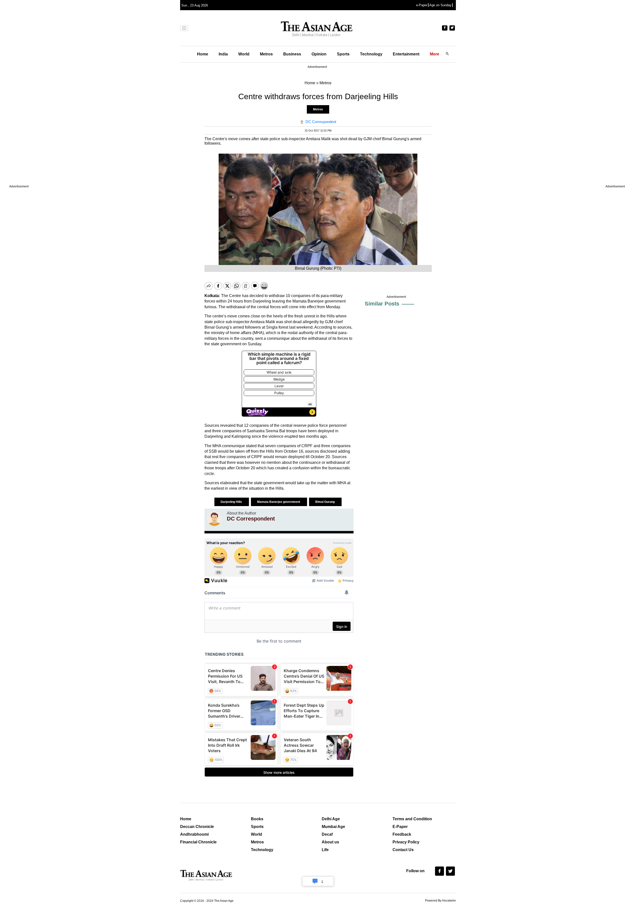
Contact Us (403, 850)
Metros (266, 54)
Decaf (327, 834)
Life (325, 850)
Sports (343, 54)
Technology (371, 54)
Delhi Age (331, 819)
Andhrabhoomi (194, 834)
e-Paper (421, 5)
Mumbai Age (333, 826)
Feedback (402, 834)
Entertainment (406, 54)
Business (292, 54)
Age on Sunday (440, 5)
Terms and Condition (412, 819)
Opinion (319, 54)
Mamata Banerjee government (279, 502)
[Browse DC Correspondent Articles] (214, 518)
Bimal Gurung (325, 502)
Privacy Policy (406, 842)
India (223, 54)
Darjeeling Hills (232, 502)
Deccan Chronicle (197, 826)
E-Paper (400, 826)
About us (330, 842)
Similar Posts (382, 304)
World (243, 54)
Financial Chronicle (198, 842)
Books (257, 819)
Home (202, 54)
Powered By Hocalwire (440, 900)
